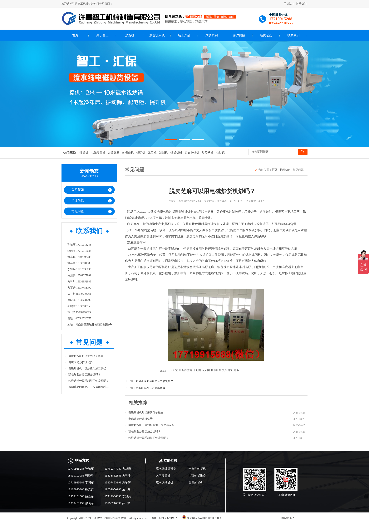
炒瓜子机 (207, 152)
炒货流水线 (157, 35)
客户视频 (239, 35)
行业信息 (77, 200)
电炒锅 (220, 152)
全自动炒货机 (197, 468)
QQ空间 (176, 370)
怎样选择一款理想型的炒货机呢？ (88, 380)
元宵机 (152, 152)
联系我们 (301, 3)
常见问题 (77, 211)
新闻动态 (266, 35)
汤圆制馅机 (192, 152)
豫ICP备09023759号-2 (164, 518)
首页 (75, 35)
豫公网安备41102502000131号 (204, 518)
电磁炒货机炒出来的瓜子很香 (85, 356)
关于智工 (102, 35)
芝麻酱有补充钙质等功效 (150, 388)
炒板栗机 (128, 152)
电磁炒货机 (98, 152)
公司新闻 (77, 189)
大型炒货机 (163, 475)
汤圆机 (163, 152)
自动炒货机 (196, 482)
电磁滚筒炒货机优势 (80, 362)
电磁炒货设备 (197, 475)
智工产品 (184, 35)
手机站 (288, 3)
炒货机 (129, 35)
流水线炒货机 (164, 482)
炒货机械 (176, 152)
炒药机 (140, 152)
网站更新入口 (289, 518)
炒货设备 (114, 152)
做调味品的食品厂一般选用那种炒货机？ (89, 386)
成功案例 (211, 35)
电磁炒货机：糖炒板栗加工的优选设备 (89, 368)
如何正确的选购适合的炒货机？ (154, 381)
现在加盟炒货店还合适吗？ (84, 374)
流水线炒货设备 (166, 468)
